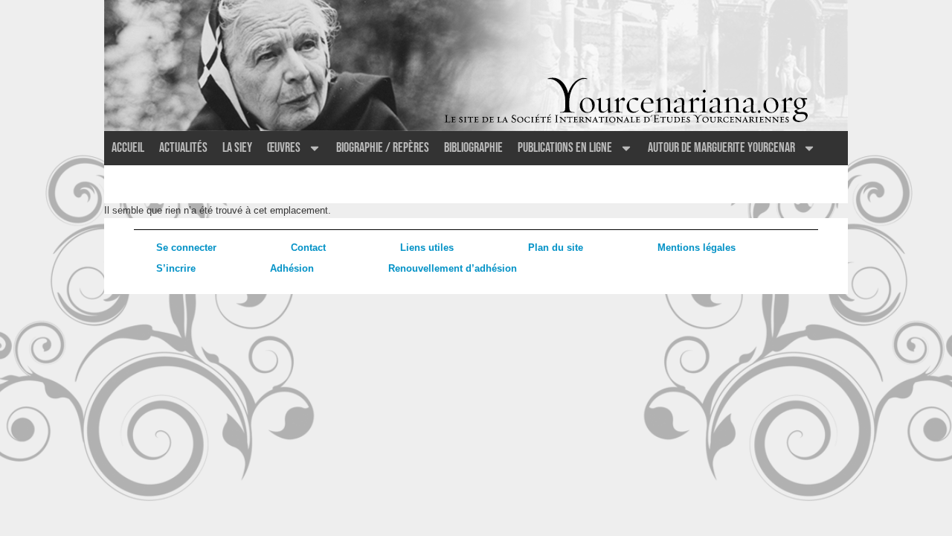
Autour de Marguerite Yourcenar (721, 148)
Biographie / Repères (382, 148)
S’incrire (176, 268)
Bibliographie (473, 148)
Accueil (128, 148)
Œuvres (283, 148)
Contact (308, 247)
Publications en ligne (565, 148)
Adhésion (292, 268)
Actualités (183, 148)
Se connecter (186, 247)
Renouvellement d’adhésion (452, 268)
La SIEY (237, 148)
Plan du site (555, 247)
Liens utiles (427, 247)
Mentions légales (696, 247)
